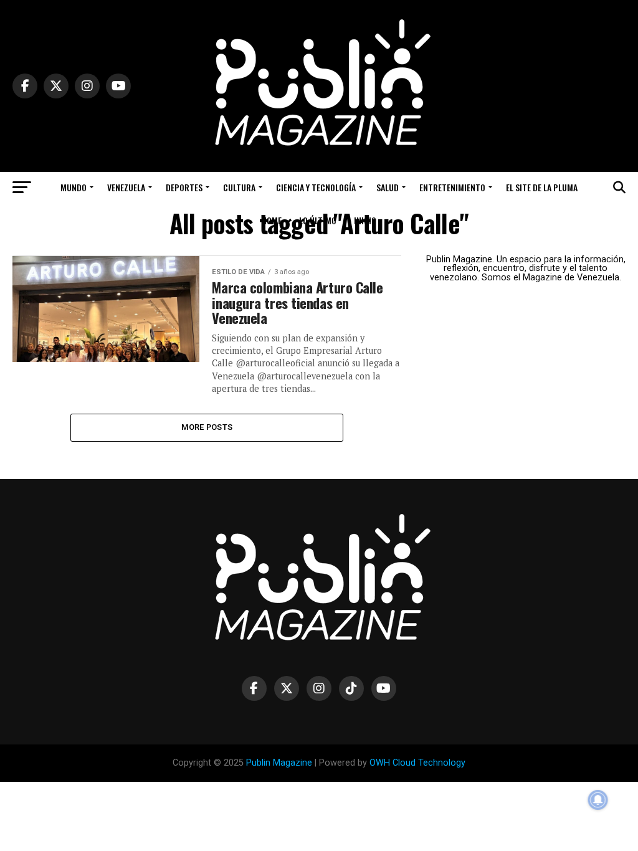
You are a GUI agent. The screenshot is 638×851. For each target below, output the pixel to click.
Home (272, 220)
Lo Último (317, 220)
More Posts (207, 427)
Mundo (73, 187)
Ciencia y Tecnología (316, 187)
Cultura (239, 187)
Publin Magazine (279, 763)
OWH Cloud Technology (417, 763)
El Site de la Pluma (542, 187)
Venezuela (126, 187)
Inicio (365, 220)
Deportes (184, 187)
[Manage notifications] (598, 800)
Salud (387, 187)
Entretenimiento (452, 187)
